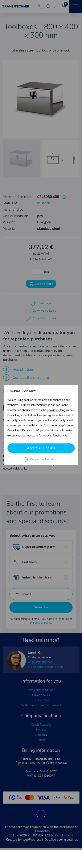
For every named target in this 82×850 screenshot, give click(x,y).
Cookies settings (57, 410)
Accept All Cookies (41, 448)
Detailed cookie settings (44, 459)
